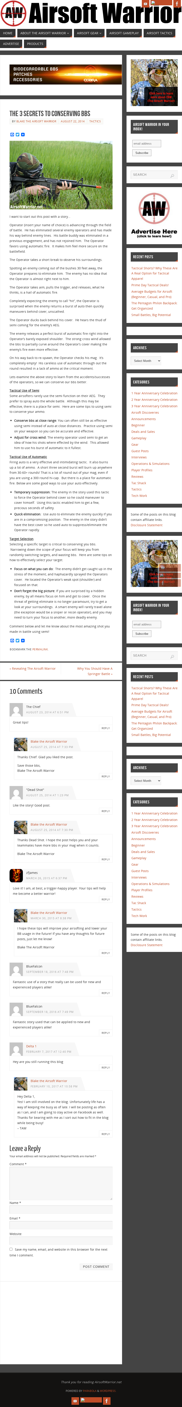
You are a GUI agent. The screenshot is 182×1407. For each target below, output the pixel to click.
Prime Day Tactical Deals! (150, 285)
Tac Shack (138, 483)
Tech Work (139, 496)
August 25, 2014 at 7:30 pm (52, 830)
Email (15, 1218)
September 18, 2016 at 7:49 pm (50, 1012)
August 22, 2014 (73, 121)
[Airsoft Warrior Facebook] (170, 583)
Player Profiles (141, 470)
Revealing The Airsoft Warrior (33, 668)
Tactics (95, 121)
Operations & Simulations (150, 464)
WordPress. (108, 1391)
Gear (134, 444)
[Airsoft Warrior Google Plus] (170, 575)
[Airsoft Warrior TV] (170, 568)
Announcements (143, 419)
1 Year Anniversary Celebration (154, 393)
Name (15, 1203)
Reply (106, 728)
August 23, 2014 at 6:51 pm (47, 712)
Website (16, 1234)
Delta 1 (31, 1046)
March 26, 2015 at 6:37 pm (46, 878)
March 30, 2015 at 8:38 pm (51, 918)
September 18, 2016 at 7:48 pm (50, 972)
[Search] (172, 176)
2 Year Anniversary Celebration (154, 399)
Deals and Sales (143, 431)
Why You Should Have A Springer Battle (95, 671)
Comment (18, 1164)
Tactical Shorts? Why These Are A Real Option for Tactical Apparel (154, 273)
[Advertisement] (47, 1322)
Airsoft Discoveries (145, 412)
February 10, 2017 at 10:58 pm (54, 1086)
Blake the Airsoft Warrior (36, 121)
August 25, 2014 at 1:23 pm (47, 795)
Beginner (138, 425)
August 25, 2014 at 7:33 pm (52, 747)
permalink (40, 649)
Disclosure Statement (146, 525)
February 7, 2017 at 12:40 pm (48, 1051)
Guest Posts (140, 451)
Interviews (139, 457)
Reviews (137, 476)
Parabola (90, 1391)
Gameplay (138, 438)
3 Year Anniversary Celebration (154, 406)
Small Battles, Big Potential (151, 315)
